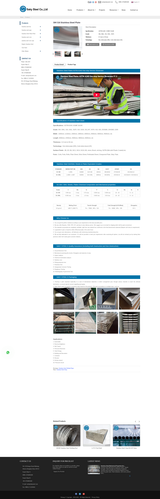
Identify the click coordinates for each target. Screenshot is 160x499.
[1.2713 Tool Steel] (96, 435)
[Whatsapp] (8, 352)
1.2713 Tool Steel (96, 448)
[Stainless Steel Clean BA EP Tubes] (126, 435)
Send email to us (93, 44)
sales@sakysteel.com (31, 75)
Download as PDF (109, 44)
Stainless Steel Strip (62, 369)
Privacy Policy (95, 497)
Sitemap (63, 497)
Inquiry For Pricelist (59, 471)
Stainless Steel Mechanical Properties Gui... (113, 466)
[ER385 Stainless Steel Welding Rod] (66, 435)
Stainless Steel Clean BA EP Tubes (126, 448)
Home (21, 17)
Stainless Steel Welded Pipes (66, 368)
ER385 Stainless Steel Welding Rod (66, 448)
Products (27, 17)
